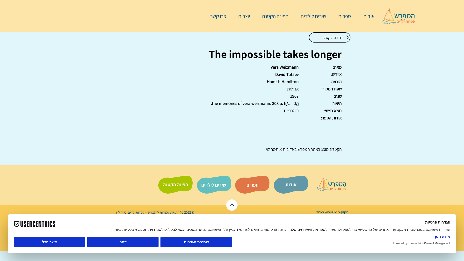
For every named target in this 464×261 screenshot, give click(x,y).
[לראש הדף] (232, 205)
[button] (342, 16)
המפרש (303, 149)
